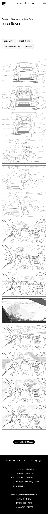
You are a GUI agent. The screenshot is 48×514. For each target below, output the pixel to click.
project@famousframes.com (24, 494)
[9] (24, 284)
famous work (17, 477)
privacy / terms (32, 481)
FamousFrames (24, 3)
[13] (24, 390)
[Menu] (44, 3)
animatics (29, 469)
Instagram (35, 461)
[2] (24, 98)
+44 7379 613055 (25, 507)
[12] (24, 364)
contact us (18, 486)
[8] (24, 257)
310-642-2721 (25, 499)
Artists (5, 19)
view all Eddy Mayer (24, 442)
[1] (24, 71)
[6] (24, 204)
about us (29, 473)
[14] (24, 417)
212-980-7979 (25, 503)
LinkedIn (40, 461)
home (20, 469)
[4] (24, 151)
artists (20, 473)
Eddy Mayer (16, 19)
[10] (24, 310)
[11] (24, 337)
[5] (24, 177)
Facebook (31, 461)
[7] (24, 231)
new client (29, 477)
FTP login (19, 481)
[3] (24, 124)
